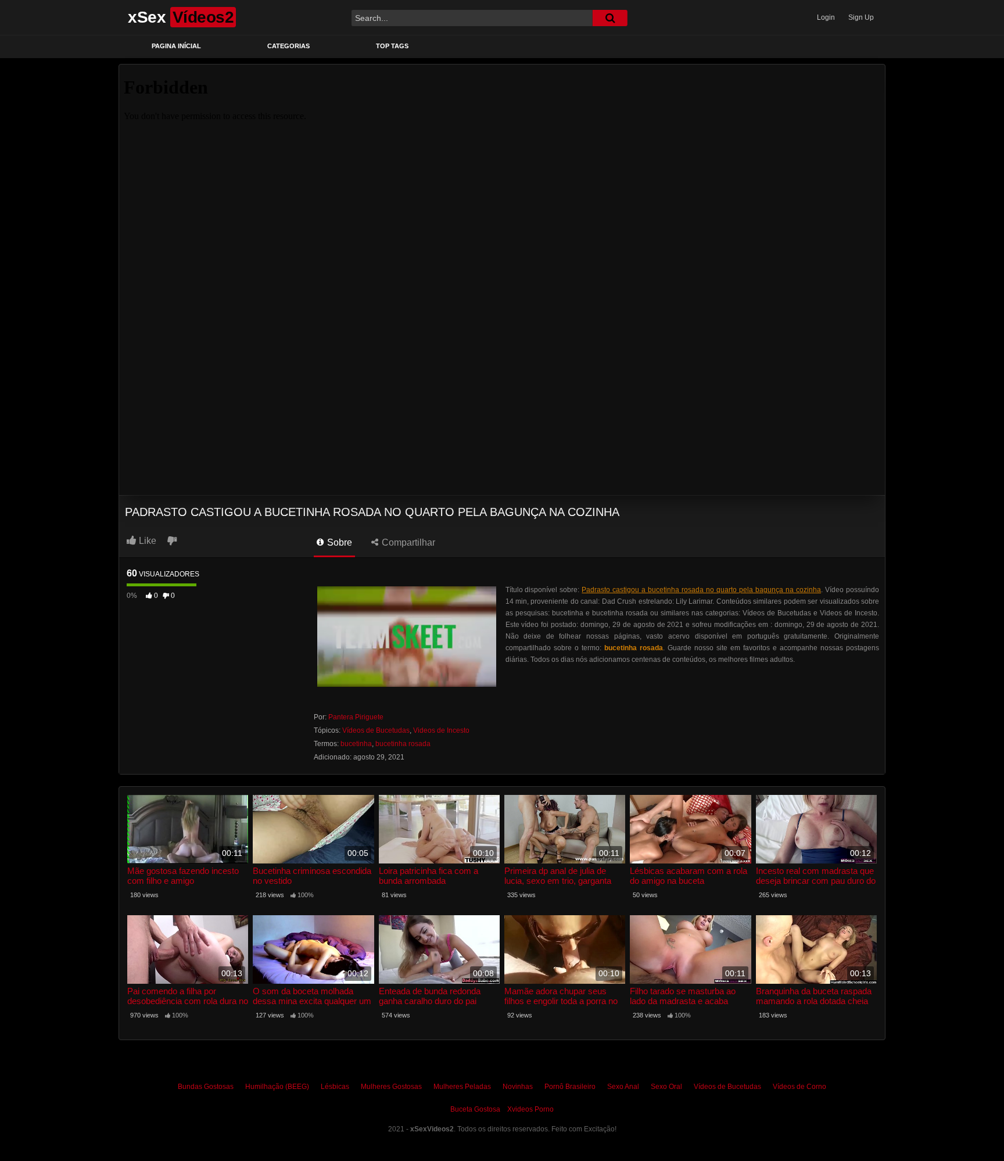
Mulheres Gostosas (391, 1087)
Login (826, 17)
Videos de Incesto (441, 730)
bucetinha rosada (403, 744)
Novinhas (518, 1087)
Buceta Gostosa (475, 1109)
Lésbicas (335, 1087)
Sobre (338, 542)
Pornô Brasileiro (570, 1087)
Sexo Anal (623, 1087)
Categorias (288, 45)
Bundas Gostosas (206, 1087)
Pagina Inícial (176, 45)
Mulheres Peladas (462, 1087)
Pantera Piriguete (355, 717)
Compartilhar (407, 542)
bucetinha (356, 744)
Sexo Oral (666, 1087)
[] (610, 18)
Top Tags (392, 45)
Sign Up (861, 17)
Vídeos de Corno (799, 1087)
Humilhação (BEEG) (277, 1087)
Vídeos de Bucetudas (376, 730)
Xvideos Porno (530, 1109)
